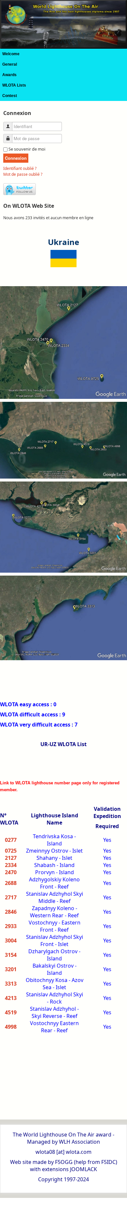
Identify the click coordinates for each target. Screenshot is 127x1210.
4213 (11, 998)
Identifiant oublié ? (19, 168)
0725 (11, 850)
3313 (11, 983)
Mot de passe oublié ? (22, 174)
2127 (11, 857)
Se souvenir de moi (26, 149)
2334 (11, 865)
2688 (11, 883)
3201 (11, 969)
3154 (11, 954)
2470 (11, 872)
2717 (11, 897)
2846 (11, 911)
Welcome (11, 54)
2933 (11, 926)
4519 (11, 1012)
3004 (11, 940)
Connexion (16, 158)
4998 (11, 1026)
